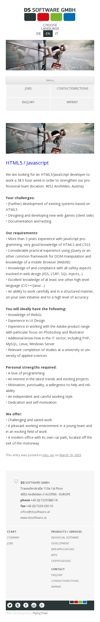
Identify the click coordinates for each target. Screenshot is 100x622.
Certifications (61, 561)
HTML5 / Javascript (27, 162)
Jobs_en (48, 455)
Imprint (72, 102)
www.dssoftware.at (33, 518)
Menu (50, 80)
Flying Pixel (40, 613)
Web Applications (62, 549)
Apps (54, 555)
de (38, 33)
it (56, 33)
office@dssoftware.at (35, 512)
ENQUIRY (28, 102)
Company (13, 537)
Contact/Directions (72, 88)
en (48, 33)
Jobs (28, 88)
